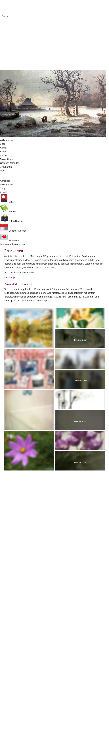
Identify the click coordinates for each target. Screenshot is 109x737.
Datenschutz (18, 244)
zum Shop (41, 300)
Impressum (5, 244)
